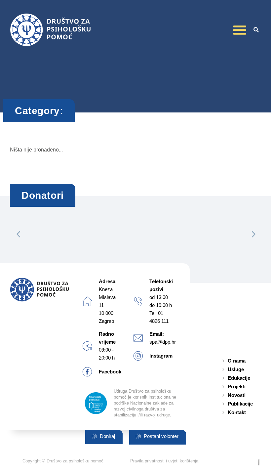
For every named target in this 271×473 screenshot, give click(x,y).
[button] (240, 30)
